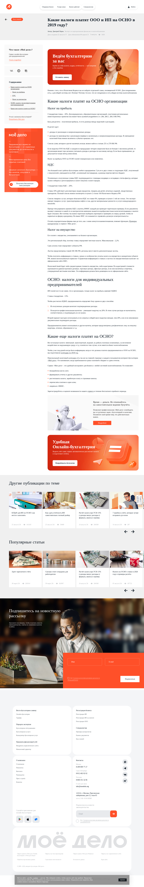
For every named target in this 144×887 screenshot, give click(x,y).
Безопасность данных (78, 859)
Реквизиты (19, 768)
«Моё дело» (52, 360)
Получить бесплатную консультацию (24, 184)
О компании (20, 760)
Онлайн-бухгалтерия (23, 714)
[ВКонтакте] (125, 774)
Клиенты (19, 782)
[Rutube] (125, 781)
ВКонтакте (11, 70)
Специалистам (88, 7)
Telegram (18, 70)
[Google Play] (19, 819)
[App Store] (28, 819)
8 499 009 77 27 (81, 767)
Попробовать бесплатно (65, 463)
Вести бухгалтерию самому (26, 710)
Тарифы (18, 718)
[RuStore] (36, 819)
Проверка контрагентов (83, 732)
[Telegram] (125, 768)
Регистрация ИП (81, 714)
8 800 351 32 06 (81, 780)
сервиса (91, 391)
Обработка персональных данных (26, 859)
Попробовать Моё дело (17, 119)
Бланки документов (82, 735)
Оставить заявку (62, 77)
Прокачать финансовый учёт (26, 742)
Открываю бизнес (48, 7)
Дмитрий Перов (58, 31)
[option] (25, 510)
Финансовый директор (23, 749)
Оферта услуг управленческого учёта (111, 854)
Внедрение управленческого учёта (27, 746)
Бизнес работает (74, 7)
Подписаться (130, 679)
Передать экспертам (23, 724)
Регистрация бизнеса (83, 710)
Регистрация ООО (82, 721)
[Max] (125, 762)
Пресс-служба (20, 778)
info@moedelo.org (82, 786)
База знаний (80, 739)
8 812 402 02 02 (81, 773)
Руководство (20, 775)
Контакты (19, 771)
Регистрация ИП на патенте (85, 718)
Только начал (61, 7)
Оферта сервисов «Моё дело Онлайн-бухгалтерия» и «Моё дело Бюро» (27, 854)
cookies (35, 878)
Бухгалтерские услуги (23, 732)
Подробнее (102, 423)
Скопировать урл (25, 70)
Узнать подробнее (15, 60)
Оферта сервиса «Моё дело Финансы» (83, 854)
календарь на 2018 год (69, 353)
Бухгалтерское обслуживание (25, 728)
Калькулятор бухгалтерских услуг (27, 735)
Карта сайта (104, 859)
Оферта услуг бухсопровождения (54, 854)
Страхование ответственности (53, 859)
